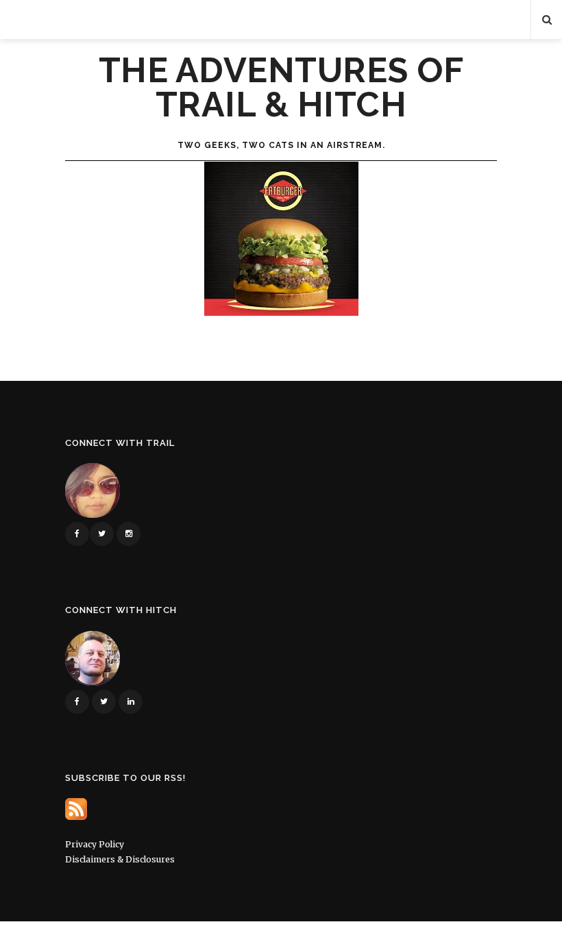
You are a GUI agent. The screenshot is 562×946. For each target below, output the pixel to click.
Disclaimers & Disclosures (120, 859)
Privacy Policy (94, 844)
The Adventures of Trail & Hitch (281, 87)
